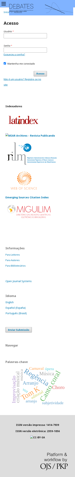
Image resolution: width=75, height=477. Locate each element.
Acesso (40, 73)
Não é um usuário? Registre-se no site (22, 82)
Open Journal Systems (18, 281)
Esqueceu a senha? (14, 54)
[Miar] (30, 135)
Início (7, 12)
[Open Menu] (3, 3)
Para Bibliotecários (15, 265)
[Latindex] (23, 128)
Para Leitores (12, 254)
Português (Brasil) (16, 313)
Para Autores (12, 260)
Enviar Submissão (18, 329)
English (9, 302)
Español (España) (15, 307)
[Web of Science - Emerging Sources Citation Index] (23, 190)
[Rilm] (32, 164)
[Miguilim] (29, 219)
